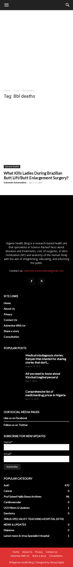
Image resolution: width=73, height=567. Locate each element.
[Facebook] (31, 281)
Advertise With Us (14, 325)
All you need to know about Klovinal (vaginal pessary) (42, 375)
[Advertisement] (36, 48)
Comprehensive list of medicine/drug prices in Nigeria (45, 393)
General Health (12, 166)
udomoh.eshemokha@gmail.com (44, 270)
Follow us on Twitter (16, 424)
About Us (9, 308)
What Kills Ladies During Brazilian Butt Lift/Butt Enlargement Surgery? (36, 175)
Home (7, 90)
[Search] (68, 5)
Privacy (8, 314)
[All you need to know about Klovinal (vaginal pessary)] (13, 381)
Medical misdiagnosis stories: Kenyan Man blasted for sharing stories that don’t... (45, 358)
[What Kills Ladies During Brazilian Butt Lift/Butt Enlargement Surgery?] (36, 135)
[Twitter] (41, 281)
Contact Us (10, 319)
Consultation (11, 336)
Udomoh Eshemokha (15, 182)
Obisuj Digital (57, 562)
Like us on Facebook (15, 418)
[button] (6, 5)
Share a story (11, 331)
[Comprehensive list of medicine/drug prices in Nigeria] (13, 399)
